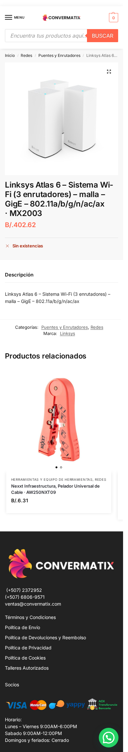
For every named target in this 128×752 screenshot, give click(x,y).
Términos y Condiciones (30, 617)
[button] (112, 17)
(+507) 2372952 (24, 590)
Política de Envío (22, 627)
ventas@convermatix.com (33, 604)
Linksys (67, 333)
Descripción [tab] (19, 275)
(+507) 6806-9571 (25, 597)
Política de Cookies (25, 657)
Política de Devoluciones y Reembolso (45, 637)
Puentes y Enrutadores (59, 55)
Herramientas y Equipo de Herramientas (52, 479)
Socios (12, 684)
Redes (26, 55)
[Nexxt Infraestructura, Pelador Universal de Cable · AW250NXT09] (58, 420)
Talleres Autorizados (27, 668)
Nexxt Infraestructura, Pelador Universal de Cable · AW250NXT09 (55, 489)
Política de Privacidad (28, 647)
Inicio (10, 55)
